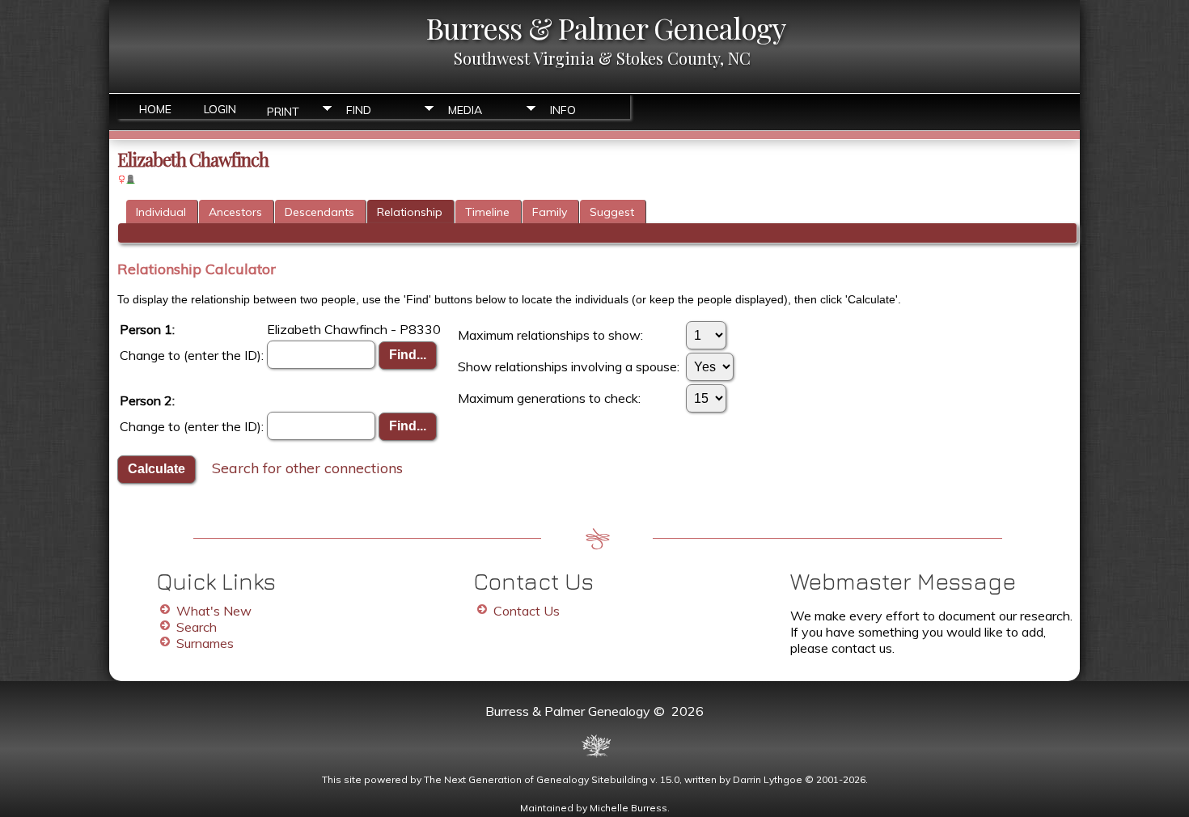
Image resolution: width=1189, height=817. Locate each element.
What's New (214, 611)
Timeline (487, 212)
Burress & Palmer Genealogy (605, 27)
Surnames (205, 643)
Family (549, 212)
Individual (161, 212)
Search (196, 627)
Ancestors (235, 212)
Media (465, 110)
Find (358, 110)
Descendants (319, 212)
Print (283, 110)
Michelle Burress (628, 808)
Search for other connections (307, 467)
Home (155, 109)
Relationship (409, 212)
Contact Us (526, 611)
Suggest (612, 212)
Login (220, 109)
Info (563, 110)
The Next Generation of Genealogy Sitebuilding (536, 779)
